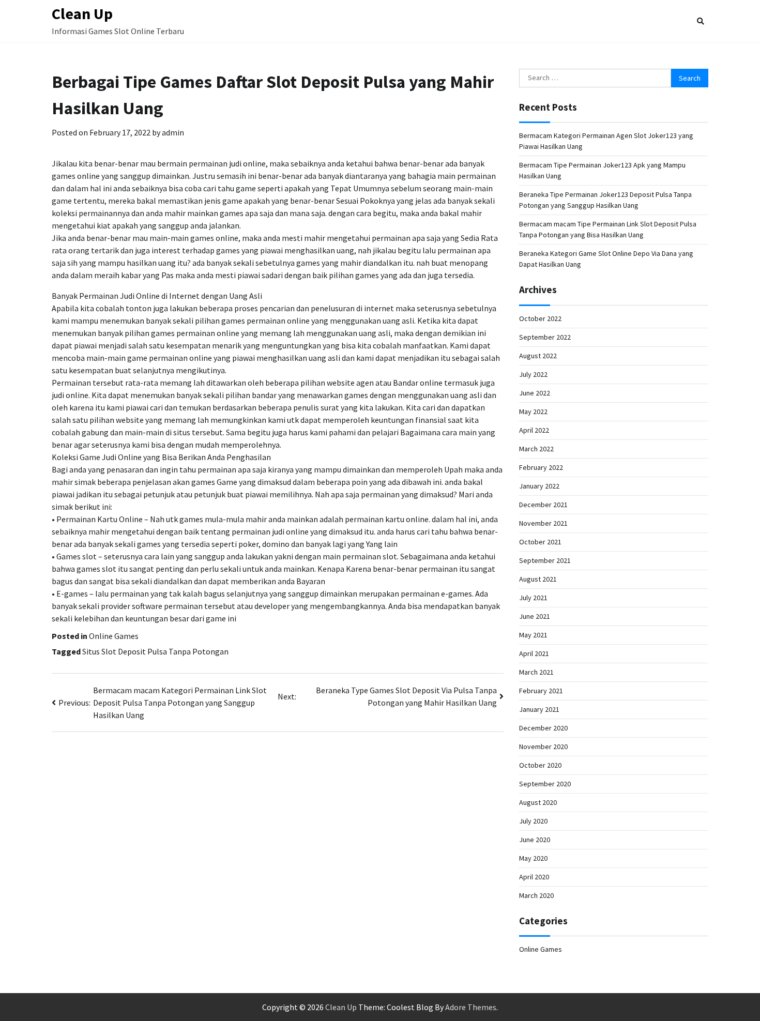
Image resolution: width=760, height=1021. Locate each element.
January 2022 (539, 486)
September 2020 (545, 783)
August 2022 (538, 355)
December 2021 (543, 504)
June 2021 (534, 616)
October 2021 (540, 541)
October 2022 (540, 318)
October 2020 (540, 765)
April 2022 (534, 430)
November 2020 (543, 746)
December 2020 (543, 728)
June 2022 (534, 393)
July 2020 (533, 821)
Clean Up (82, 13)
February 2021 (541, 690)
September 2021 (545, 560)
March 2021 (536, 672)
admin (173, 132)
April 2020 (534, 876)
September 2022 (545, 337)
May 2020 (533, 858)
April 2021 (534, 653)
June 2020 (534, 839)
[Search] (700, 21)
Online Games (114, 636)
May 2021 (533, 634)
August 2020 (538, 802)
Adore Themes (470, 1007)
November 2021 (543, 523)
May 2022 (533, 411)
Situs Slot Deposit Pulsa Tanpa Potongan (155, 651)
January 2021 (539, 709)
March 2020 (536, 895)
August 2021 (538, 579)
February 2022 (541, 467)
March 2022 (536, 448)
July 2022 (533, 374)
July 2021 (533, 597)
